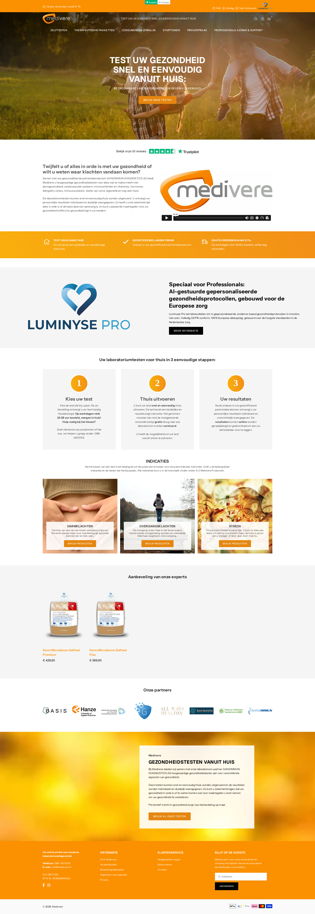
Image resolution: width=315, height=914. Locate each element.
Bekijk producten (80, 543)
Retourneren (165, 864)
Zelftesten (58, 30)
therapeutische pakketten (94, 30)
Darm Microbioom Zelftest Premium (61, 652)
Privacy (104, 879)
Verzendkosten (108, 864)
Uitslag (229, 8)
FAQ (218, 8)
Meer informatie (186, 330)
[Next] (274, 517)
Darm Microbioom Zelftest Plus (108, 652)
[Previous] (40, 517)
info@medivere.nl (61, 867)
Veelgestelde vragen (169, 859)
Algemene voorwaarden (113, 874)
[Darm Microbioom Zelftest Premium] (64, 615)
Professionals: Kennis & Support (238, 30)
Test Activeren (247, 8)
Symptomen (171, 30)
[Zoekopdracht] (256, 18)
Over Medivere (108, 859)
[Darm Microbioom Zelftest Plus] (111, 615)
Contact (162, 869)
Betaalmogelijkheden (112, 869)
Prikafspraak (197, 30)
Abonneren (226, 886)
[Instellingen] (262, 18)
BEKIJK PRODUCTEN (157, 543)
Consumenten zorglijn (139, 30)
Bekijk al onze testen (169, 816)
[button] (269, 18)
